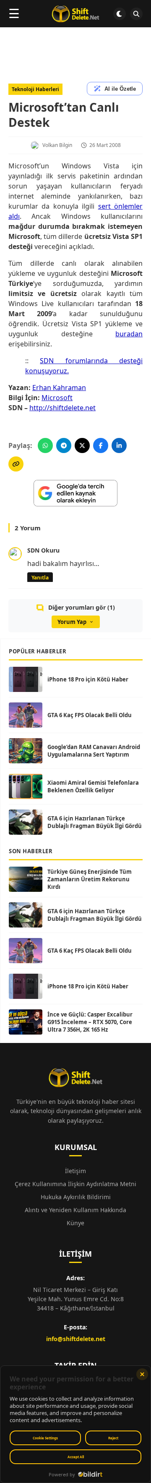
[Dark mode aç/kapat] (119, 14)
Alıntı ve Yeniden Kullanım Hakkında (75, 1210)
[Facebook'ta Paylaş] (100, 445)
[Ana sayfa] (75, 13)
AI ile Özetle (120, 89)
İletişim (75, 1171)
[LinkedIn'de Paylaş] (119, 445)
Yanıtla (40, 577)
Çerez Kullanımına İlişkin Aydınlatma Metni (75, 1184)
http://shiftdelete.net (62, 407)
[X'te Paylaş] (82, 445)
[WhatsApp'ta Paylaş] (45, 445)
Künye (75, 1223)
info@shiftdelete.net (75, 1339)
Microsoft (57, 397)
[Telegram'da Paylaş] (63, 445)
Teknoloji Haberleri (35, 89)
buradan (129, 333)
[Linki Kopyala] (15, 464)
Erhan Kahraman (59, 387)
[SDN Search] (136, 14)
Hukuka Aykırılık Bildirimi (76, 1197)
